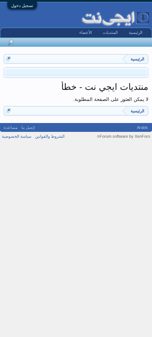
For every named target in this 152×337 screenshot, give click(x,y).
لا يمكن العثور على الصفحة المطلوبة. (110, 99)
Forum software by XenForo (123, 136)
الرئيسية (135, 32)
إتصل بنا (28, 127)
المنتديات (110, 32)
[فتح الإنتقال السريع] (8, 58)
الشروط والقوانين (50, 136)
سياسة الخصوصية (16, 136)
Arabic (142, 127)
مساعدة (11, 127)
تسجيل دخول (22, 5)
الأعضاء (85, 32)
